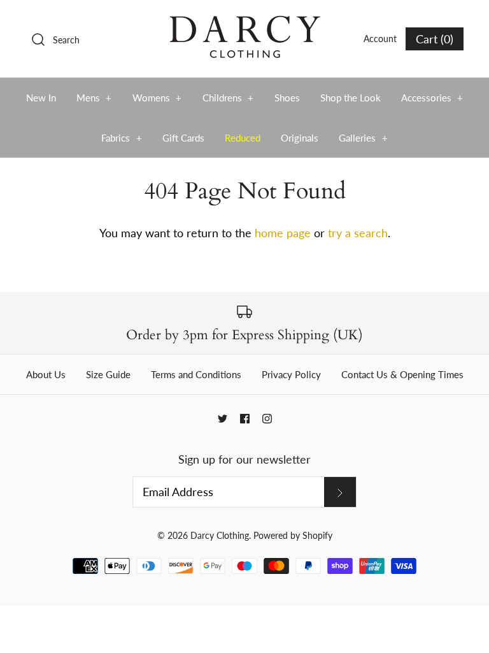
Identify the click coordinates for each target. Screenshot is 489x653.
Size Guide (108, 374)
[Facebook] (245, 418)
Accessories (432, 97)
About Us (46, 374)
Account (380, 38)
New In (41, 97)
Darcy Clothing (219, 535)
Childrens (228, 97)
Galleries (363, 137)
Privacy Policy (291, 374)
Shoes (287, 97)
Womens (157, 97)
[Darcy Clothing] (244, 22)
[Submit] (340, 491)
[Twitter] (222, 418)
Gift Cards (183, 137)
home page (283, 233)
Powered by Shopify (292, 535)
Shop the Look (350, 97)
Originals (299, 137)
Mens (94, 97)
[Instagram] (267, 418)
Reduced (242, 137)
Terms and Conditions (196, 374)
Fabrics (121, 137)
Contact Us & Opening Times (402, 374)
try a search (358, 233)
